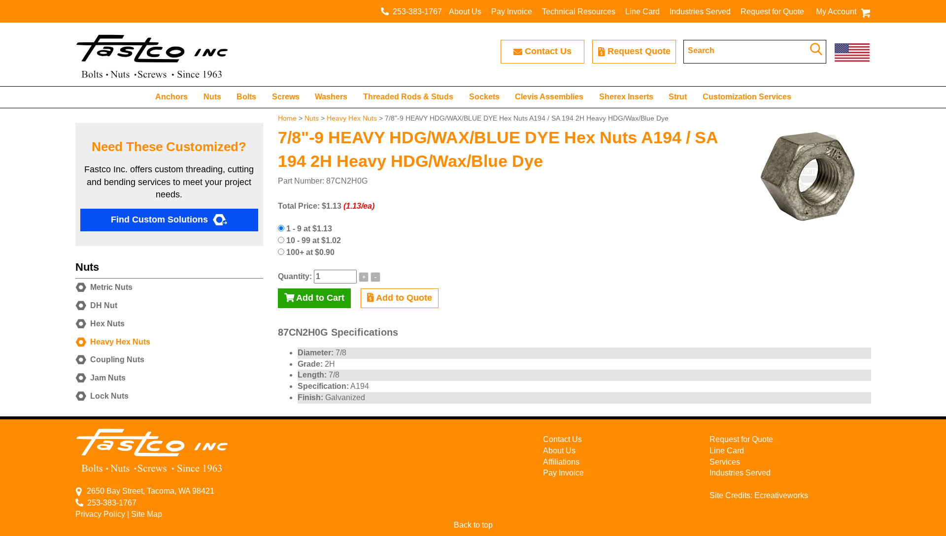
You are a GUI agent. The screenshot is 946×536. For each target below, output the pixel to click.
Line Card (642, 11)
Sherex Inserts (626, 97)
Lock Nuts (109, 396)
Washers (331, 97)
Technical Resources (578, 11)
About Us (465, 11)
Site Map (146, 514)
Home (287, 118)
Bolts (246, 97)
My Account (836, 11)
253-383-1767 (415, 11)
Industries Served (700, 11)
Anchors (171, 97)
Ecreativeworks (781, 495)
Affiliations (561, 462)
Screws (286, 97)
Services (725, 462)
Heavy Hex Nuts (352, 118)
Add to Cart (319, 298)
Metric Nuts (111, 287)
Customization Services (747, 97)
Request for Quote (772, 11)
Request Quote (639, 51)
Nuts (212, 97)
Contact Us (548, 51)
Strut (678, 97)
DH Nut (103, 305)
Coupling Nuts (117, 359)
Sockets (484, 97)
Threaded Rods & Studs (408, 97)
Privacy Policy (100, 514)
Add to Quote (403, 298)
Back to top (473, 525)
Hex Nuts (107, 323)
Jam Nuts (108, 378)
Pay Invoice (511, 11)
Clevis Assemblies (549, 97)
